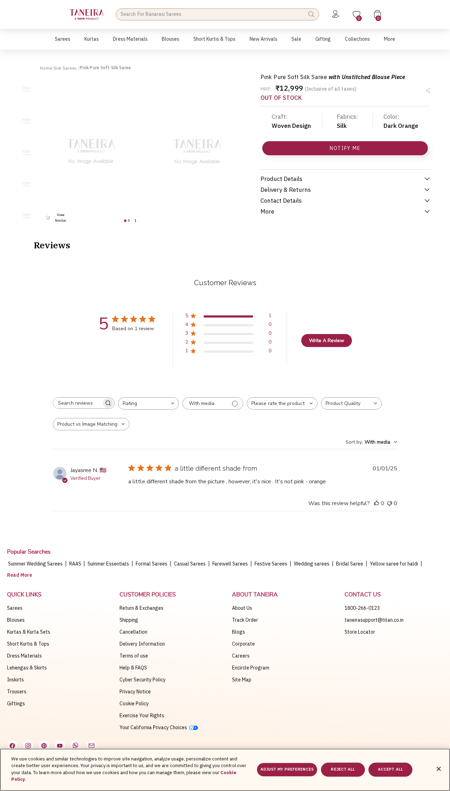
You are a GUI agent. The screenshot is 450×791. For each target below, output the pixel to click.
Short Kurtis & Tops (28, 644)
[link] (170, 43)
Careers (241, 656)
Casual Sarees (190, 564)
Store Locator (360, 632)
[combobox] (148, 403)
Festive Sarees (271, 564)
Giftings (16, 703)
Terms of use (134, 656)
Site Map (241, 679)
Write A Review (326, 340)
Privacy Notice (135, 691)
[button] (62, 43)
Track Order (245, 620)
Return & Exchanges (141, 608)
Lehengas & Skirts (27, 668)
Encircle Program (250, 668)
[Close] (438, 769)
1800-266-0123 (362, 608)
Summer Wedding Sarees (35, 564)
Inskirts (15, 679)
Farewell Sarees (230, 564)
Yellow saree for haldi (394, 564)
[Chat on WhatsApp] (75, 745)
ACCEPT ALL (390, 769)
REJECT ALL (343, 769)
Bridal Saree (349, 564)
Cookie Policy (134, 703)
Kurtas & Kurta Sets (28, 632)
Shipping (129, 620)
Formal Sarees (151, 564)
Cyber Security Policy (143, 679)
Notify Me (345, 148)
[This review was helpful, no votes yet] (376, 503)
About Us (242, 608)
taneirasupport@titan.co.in (374, 620)
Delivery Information (142, 644)
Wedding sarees (311, 564)
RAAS (75, 564)
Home (46, 68)
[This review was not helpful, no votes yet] (389, 503)
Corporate (243, 644)
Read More (19, 575)
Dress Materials (24, 656)
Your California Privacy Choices (154, 727)
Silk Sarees (66, 68)
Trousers (16, 691)
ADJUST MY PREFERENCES (287, 769)
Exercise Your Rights (142, 715)
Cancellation (133, 632)
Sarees (14, 608)
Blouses (16, 620)
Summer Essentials (108, 564)
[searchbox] (77, 403)
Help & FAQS (133, 668)
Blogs (238, 632)
